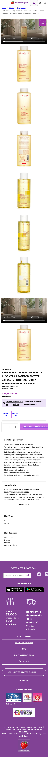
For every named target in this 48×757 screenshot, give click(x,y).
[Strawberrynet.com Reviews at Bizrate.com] (14, 701)
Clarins (6, 369)
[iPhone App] (15, 591)
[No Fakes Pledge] (37, 700)
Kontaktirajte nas (24, 655)
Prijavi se (9, 403)
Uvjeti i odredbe (34, 727)
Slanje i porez (24, 636)
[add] (15, 427)
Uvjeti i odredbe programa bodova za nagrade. (24, 730)
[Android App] (34, 591)
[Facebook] (39, 575)
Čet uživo (24, 661)
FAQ (24, 649)
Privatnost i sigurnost (14, 727)
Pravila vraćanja (24, 643)
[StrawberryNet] (19, 2)
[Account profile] (40, 2)
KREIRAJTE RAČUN (18, 403)
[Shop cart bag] (45, 2)
